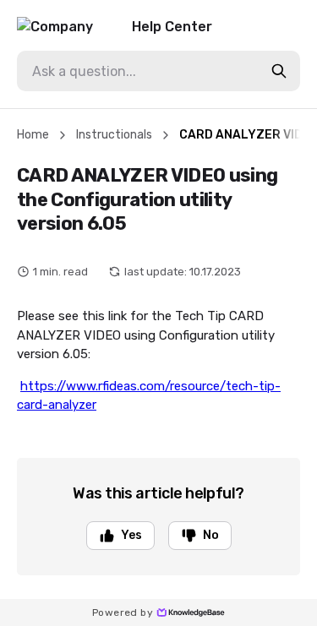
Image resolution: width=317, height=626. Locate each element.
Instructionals (114, 135)
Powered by (122, 612)
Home (33, 135)
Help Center (172, 27)
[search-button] (279, 71)
